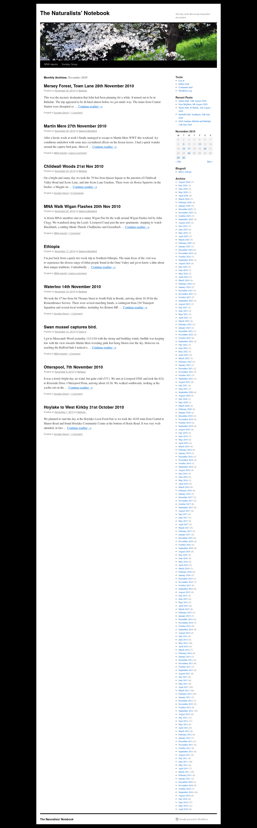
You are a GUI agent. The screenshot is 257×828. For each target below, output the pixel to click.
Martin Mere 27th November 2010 (75, 126)
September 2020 (186, 392)
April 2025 (183, 236)
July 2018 (183, 473)
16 (183, 148)
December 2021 (186, 368)
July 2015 (183, 595)
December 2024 (186, 249)
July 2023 (183, 307)
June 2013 (183, 680)
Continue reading (90, 106)
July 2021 (183, 385)
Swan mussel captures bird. (70, 327)
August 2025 (184, 222)
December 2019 (186, 415)
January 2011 (185, 778)
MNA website (185, 171)
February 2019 (185, 449)
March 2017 (184, 527)
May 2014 (183, 642)
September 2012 (186, 710)
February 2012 (185, 734)
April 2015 (183, 605)
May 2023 (183, 314)
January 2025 (185, 246)
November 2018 (186, 459)
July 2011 (183, 758)
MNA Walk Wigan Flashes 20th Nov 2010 (82, 206)
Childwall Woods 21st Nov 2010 (73, 166)
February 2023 (185, 324)
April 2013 (183, 686)
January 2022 (185, 364)
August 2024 (184, 263)
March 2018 (184, 486)
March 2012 (184, 731)
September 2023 (186, 300)
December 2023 (186, 290)
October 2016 (185, 544)
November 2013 (186, 663)
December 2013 (186, 659)
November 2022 (186, 334)
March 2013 (184, 690)
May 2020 (183, 402)
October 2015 (185, 585)
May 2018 (183, 480)
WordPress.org (185, 90)
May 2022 (183, 351)
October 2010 (185, 788)
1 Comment (76, 112)
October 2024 (185, 256)
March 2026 (184, 198)
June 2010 (183, 802)
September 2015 (186, 588)
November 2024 (186, 253)
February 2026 (185, 202)
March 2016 (184, 568)
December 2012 (186, 700)
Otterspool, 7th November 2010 (73, 367)
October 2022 (185, 337)
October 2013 (185, 666)
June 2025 (183, 229)
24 (189, 153)
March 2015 (184, 609)
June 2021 (183, 388)
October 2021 (185, 375)
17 (189, 148)
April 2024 (183, 276)
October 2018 (185, 463)
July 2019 (183, 432)
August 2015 (184, 592)
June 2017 (183, 517)
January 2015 (185, 615)
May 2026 (183, 192)
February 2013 (185, 693)
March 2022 (184, 358)
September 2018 (186, 466)
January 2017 (185, 534)
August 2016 (184, 551)
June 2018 (183, 476)
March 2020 (184, 405)
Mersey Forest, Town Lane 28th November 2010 (89, 86)
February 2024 (185, 283)
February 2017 (185, 531)
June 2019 (183, 436)
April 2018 (183, 483)
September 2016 (186, 547)
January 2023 (185, 327)
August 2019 (184, 429)
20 (205, 148)
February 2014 (185, 653)
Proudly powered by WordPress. (193, 819)
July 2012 (183, 717)
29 (178, 157)
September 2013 (186, 670)
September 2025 (186, 219)
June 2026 (183, 188)
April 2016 (183, 564)
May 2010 (183, 805)
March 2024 (184, 280)
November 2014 (186, 622)
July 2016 (183, 554)
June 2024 (183, 270)
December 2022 (186, 331)
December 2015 (186, 578)
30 (183, 157)
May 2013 (183, 683)
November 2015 (186, 581)
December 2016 (186, 537)
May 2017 (183, 520)
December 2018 (186, 456)
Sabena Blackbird (88, 130)
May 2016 (183, 561)
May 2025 (183, 232)
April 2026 (183, 195)
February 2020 (185, 409)
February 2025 (185, 242)
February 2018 (185, 490)
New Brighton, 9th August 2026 (193, 104)
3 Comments (77, 193)
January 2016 (185, 575)
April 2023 (183, 317)
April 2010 (183, 808)
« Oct (178, 161)
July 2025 (183, 225)
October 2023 (185, 297)
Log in (181, 80)
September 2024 (186, 259)
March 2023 (184, 320)
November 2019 (186, 419)
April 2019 (183, 442)
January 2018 (185, 493)
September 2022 (186, 341)
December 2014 (186, 619)
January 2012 (185, 737)
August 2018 (184, 470)
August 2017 (184, 510)
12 (199, 144)
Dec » (210, 161)
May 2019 (183, 439)
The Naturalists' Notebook (75, 13)
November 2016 (186, 541)
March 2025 (184, 239)
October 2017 (185, 503)
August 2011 (184, 754)
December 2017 (186, 497)
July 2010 (183, 798)
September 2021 (186, 378)
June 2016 (183, 558)
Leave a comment (77, 152)
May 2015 (183, 602)
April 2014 (183, 646)
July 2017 (183, 514)
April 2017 (183, 524)
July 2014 (183, 636)
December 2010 (186, 781)
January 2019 (185, 453)
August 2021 (184, 381)
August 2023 (184, 303)
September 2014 (186, 629)
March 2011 (184, 771)
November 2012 (186, 703)
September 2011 (186, 751)
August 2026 (184, 181)
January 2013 (185, 697)
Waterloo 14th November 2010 (72, 286)
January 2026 (185, 205)
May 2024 (183, 273)
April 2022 (183, 354)
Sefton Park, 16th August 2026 (192, 100)
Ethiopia (52, 246)
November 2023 (186, 293)
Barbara (83, 90)
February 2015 (185, 612)
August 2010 (184, 795)
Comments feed (185, 87)
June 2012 (183, 720)
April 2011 (183, 768)
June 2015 (183, 598)
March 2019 (184, 446)
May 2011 (183, 764)
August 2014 (184, 632)
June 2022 (183, 348)
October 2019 (185, 422)
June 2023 (183, 310)
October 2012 (185, 707)
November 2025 (186, 212)
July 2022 (183, 344)
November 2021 (186, 371)
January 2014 (185, 656)
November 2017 (186, 500)
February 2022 (185, 361)
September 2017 (186, 507)
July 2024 (183, 266)
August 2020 (184, 395)
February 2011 (185, 775)
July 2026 (183, 185)
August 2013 (184, 673)
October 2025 (185, 215)
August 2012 (184, 714)
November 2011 (186, 744)
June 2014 (183, 639)
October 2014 (185, 625)
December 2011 (186, 741)
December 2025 (186, 209)
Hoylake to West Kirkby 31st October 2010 (84, 407)
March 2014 (184, 649)
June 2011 (183, 761)
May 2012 (183, 724)
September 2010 (186, 792)
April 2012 (183, 727)
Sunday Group (69, 64)
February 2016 (185, 571)
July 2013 (183, 676)
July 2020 (183, 398)
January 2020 (185, 412)
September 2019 (186, 425)
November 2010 (186, 785)
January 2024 (185, 286)
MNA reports (51, 64)
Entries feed (184, 83)
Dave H (82, 331)
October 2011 (185, 747)
